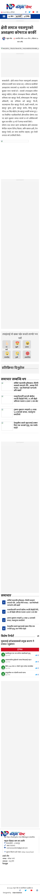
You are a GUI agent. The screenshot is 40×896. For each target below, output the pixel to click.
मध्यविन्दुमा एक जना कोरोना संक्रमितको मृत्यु (17, 653)
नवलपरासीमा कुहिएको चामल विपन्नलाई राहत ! (18, 659)
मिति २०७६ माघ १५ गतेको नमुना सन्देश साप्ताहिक (19, 666)
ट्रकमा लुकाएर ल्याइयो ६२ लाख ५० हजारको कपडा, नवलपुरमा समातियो (21, 619)
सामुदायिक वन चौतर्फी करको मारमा (15, 672)
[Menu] (4, 16)
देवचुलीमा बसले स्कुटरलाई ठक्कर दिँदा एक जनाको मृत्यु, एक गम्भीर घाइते (21, 627)
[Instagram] (37, 12)
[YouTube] (33, 12)
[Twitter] (29, 12)
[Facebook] (26, 12)
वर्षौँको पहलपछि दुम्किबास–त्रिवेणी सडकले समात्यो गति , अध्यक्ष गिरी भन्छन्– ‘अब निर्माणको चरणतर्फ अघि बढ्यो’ (22, 603)
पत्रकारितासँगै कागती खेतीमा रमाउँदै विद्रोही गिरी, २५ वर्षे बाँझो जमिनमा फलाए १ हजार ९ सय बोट (23, 611)
